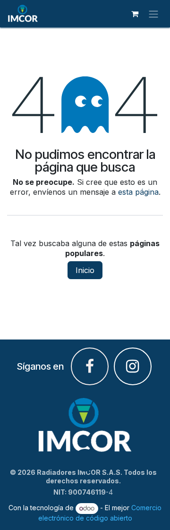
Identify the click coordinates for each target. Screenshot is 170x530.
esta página (138, 192)
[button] (85, 460)
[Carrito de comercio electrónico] (134, 13)
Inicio (85, 270)
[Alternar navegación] (153, 14)
